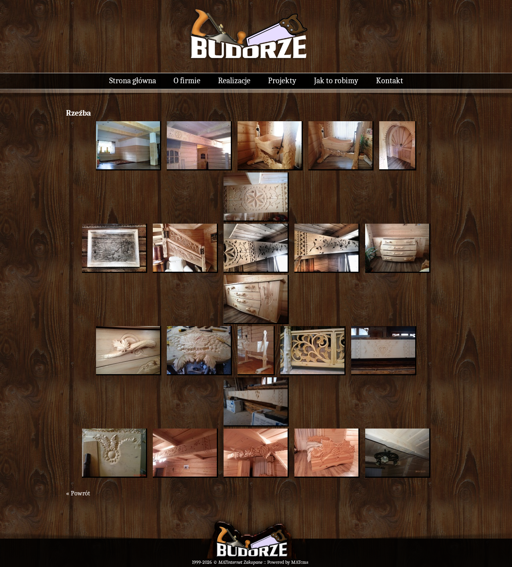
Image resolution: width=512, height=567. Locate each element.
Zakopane (253, 562)
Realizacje (234, 80)
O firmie (187, 80)
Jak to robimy (336, 80)
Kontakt (389, 80)
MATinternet (230, 562)
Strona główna (132, 80)
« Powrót (78, 493)
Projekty (282, 80)
